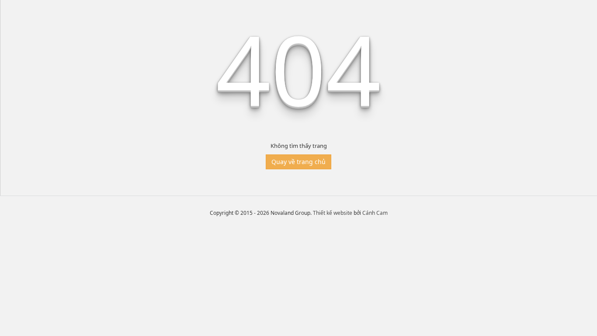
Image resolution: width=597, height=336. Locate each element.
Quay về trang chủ (298, 162)
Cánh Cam (375, 213)
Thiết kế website (332, 213)
